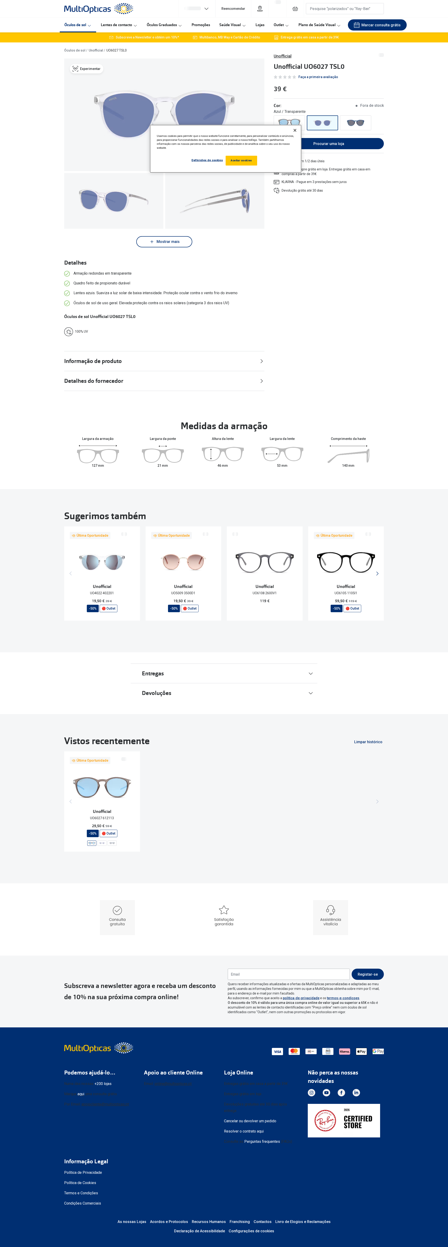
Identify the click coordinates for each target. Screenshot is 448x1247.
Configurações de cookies (251, 1231)
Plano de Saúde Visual (317, 24)
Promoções (201, 24)
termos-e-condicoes (343, 998)
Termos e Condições (81, 1193)
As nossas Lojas (132, 1221)
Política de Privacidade (83, 1172)
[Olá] (196, 8)
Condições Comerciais (82, 1203)
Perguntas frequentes (262, 1141)
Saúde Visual (230, 24)
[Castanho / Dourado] (289, 122)
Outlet (279, 24)
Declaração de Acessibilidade (199, 1231)
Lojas (260, 24)
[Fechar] (295, 130)
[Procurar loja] (260, 8)
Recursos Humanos (209, 1221)
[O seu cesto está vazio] (295, 8)
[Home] (98, 8)
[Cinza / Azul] (355, 122)
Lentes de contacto (116, 24)
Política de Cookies (80, 1183)
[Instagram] (311, 1092)
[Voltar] (70, 573)
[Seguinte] (377, 573)
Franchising (240, 1221)
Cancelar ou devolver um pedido (250, 1121)
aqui (80, 1094)
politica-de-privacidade (301, 998)
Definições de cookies (207, 160)
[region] (225, 149)
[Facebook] (341, 1092)
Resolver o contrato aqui (244, 1131)
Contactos (263, 1221)
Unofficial (96, 50)
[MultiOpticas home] (99, 1048)
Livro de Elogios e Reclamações (303, 1221)
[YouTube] (326, 1092)
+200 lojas (103, 1083)
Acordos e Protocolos (169, 1221)
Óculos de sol (75, 24)
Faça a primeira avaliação (318, 77)
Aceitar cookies (241, 160)
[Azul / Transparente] (322, 122)
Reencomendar (233, 8)
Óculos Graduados (162, 24)
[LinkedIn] (356, 1092)
